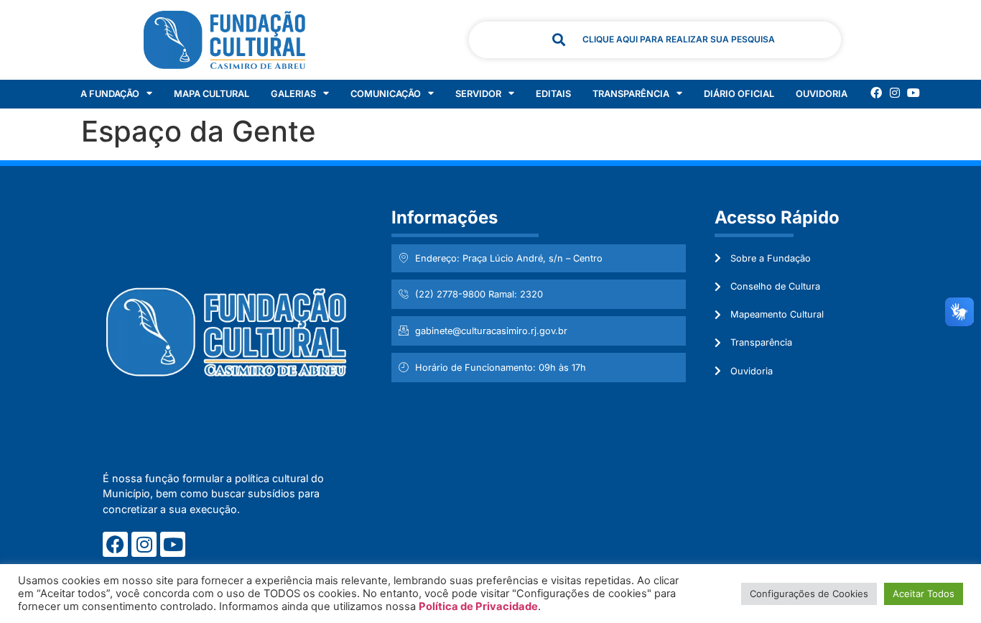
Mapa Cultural (211, 93)
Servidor (478, 93)
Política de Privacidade (478, 606)
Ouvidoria (821, 93)
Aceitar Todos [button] (923, 593)
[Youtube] (913, 92)
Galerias (293, 93)
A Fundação (109, 93)
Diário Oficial (739, 93)
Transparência (630, 93)
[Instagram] (895, 92)
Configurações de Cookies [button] (809, 593)
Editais (553, 93)
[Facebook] (876, 92)
